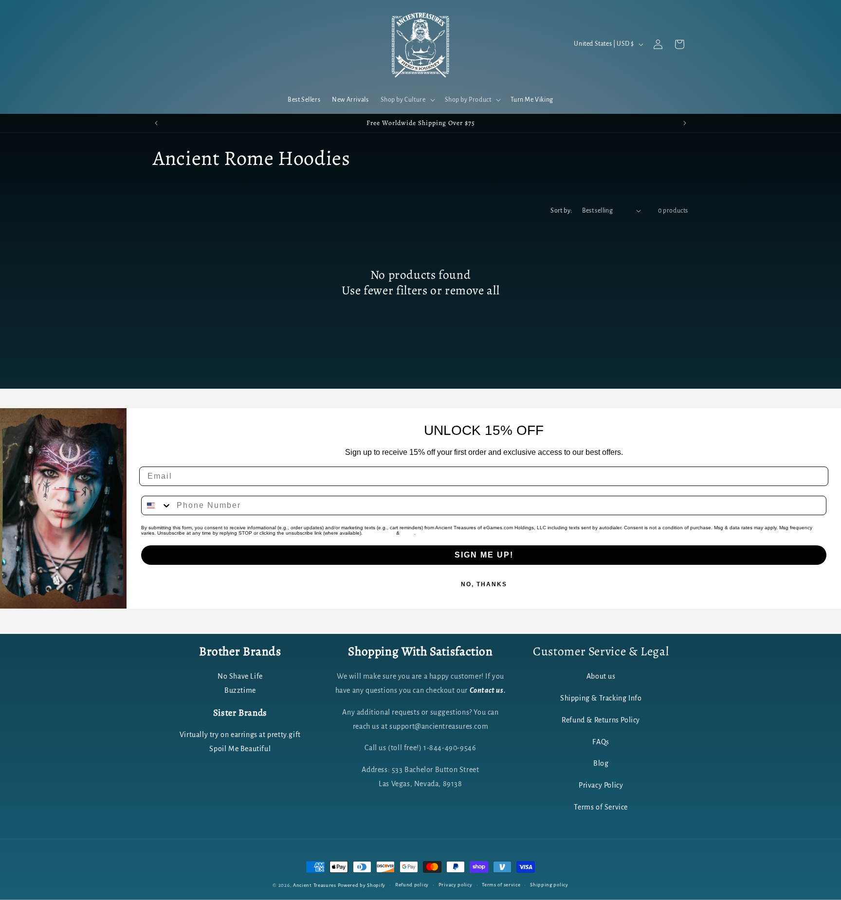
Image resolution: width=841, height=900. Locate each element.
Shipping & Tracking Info (600, 698)
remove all (472, 290)
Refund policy (412, 884)
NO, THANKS (484, 584)
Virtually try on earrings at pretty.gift (240, 734)
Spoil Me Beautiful (240, 749)
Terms (407, 533)
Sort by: (561, 210)
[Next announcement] (684, 123)
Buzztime (240, 691)
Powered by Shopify (362, 885)
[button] (407, 100)
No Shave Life (240, 677)
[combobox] (157, 505)
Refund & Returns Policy (601, 720)
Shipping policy (549, 884)
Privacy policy (456, 884)
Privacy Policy (379, 533)
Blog (600, 764)
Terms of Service (601, 807)
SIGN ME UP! (484, 555)
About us (601, 677)
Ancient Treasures (314, 885)
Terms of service (501, 884)
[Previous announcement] (156, 123)
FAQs (600, 742)
